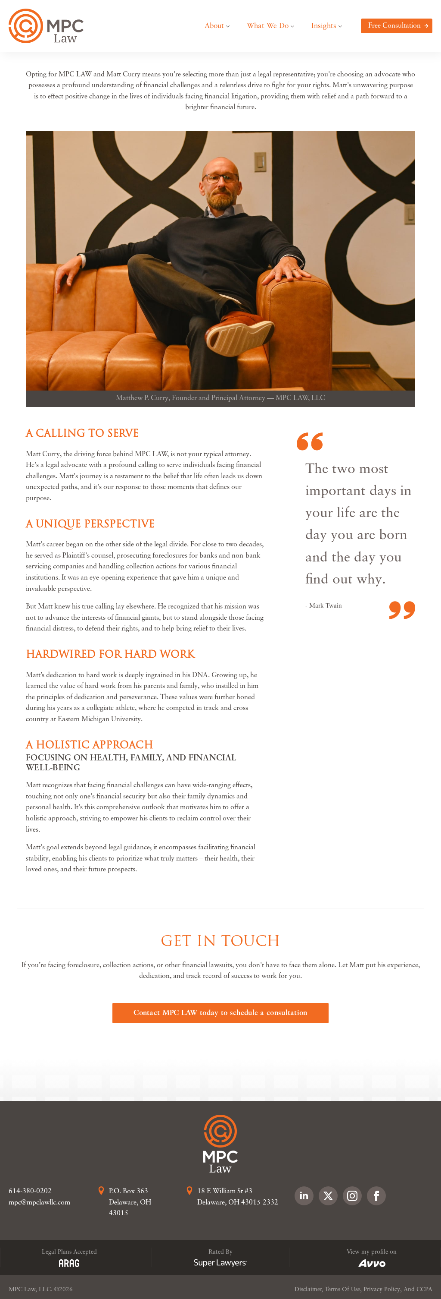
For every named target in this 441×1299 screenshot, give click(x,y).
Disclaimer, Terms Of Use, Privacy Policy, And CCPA (363, 1289)
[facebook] (376, 1195)
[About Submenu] (231, 26)
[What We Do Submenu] (296, 26)
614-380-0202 (30, 1191)
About (214, 26)
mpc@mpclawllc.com (39, 1202)
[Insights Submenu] (343, 26)
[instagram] (352, 1195)
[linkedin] (304, 1195)
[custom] (328, 1195)
